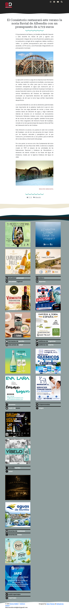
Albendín (38, 197)
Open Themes (51, 604)
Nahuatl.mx (59, 604)
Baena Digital (14, 604)
